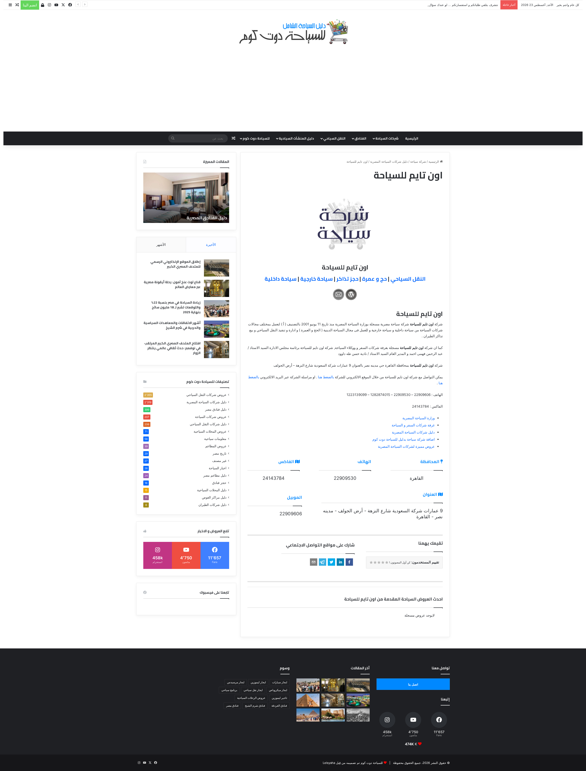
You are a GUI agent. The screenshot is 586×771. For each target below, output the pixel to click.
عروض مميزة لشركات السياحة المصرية (406, 446)
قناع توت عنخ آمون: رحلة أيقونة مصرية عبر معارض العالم (172, 284)
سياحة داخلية (281, 279)
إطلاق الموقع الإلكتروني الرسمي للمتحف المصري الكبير (175, 264)
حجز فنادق (219, 483)
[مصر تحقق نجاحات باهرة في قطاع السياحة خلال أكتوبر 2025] (308, 715)
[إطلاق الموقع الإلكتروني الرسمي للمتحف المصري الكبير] (216, 268)
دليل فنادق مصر (215, 409)
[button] (349, 562)
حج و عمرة (374, 279)
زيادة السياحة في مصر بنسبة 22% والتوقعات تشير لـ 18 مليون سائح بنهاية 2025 (176, 307)
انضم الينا (30, 5)
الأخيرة (211, 244)
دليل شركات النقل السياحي (208, 424)
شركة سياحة (418, 161)
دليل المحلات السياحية (211, 490)
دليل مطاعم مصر (214, 475)
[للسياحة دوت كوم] (293, 31)
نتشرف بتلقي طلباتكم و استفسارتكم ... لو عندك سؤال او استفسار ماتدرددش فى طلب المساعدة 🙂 (434, 5)
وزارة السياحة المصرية (418, 418)
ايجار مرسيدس (235, 682)
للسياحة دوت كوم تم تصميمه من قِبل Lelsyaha (353, 763)
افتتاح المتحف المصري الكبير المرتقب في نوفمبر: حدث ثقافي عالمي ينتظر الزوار (172, 348)
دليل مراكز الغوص (214, 497)
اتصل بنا (413, 684)
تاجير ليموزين (279, 698)
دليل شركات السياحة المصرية (389, 161)
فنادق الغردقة (279, 705)
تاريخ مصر (219, 453)
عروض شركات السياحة (210, 417)
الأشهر (161, 244)
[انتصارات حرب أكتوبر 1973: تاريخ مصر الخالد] (358, 715)
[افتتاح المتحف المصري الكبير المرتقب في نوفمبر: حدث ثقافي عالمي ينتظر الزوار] (216, 349)
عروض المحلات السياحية (210, 431)
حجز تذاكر (347, 279)
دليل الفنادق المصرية (207, 218)
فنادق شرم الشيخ (255, 705)
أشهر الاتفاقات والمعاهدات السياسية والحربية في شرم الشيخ (172, 325)
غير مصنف (219, 461)
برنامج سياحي (229, 690)
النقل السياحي (334, 138)
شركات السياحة (387, 138)
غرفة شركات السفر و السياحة (413, 425)
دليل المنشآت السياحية (296, 138)
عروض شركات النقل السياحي (206, 395)
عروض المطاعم (215, 446)
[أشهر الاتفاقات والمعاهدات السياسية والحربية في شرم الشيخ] (216, 329)
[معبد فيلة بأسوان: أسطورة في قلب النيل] (333, 715)
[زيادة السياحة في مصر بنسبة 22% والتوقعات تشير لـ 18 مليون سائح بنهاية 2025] (216, 308)
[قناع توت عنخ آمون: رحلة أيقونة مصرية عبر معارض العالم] (216, 288)
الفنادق (360, 138)
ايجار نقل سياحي (253, 690)
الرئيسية (411, 138)
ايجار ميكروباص (278, 690)
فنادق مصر (232, 705)
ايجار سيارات (279, 682)
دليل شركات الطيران (212, 505)
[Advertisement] (293, 85)
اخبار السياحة (217, 468)
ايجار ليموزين (258, 682)
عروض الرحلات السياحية (251, 698)
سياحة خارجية (316, 279)
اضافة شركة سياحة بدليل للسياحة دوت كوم (403, 439)
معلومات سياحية (215, 439)
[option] (186, 198)
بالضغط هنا (326, 377)
